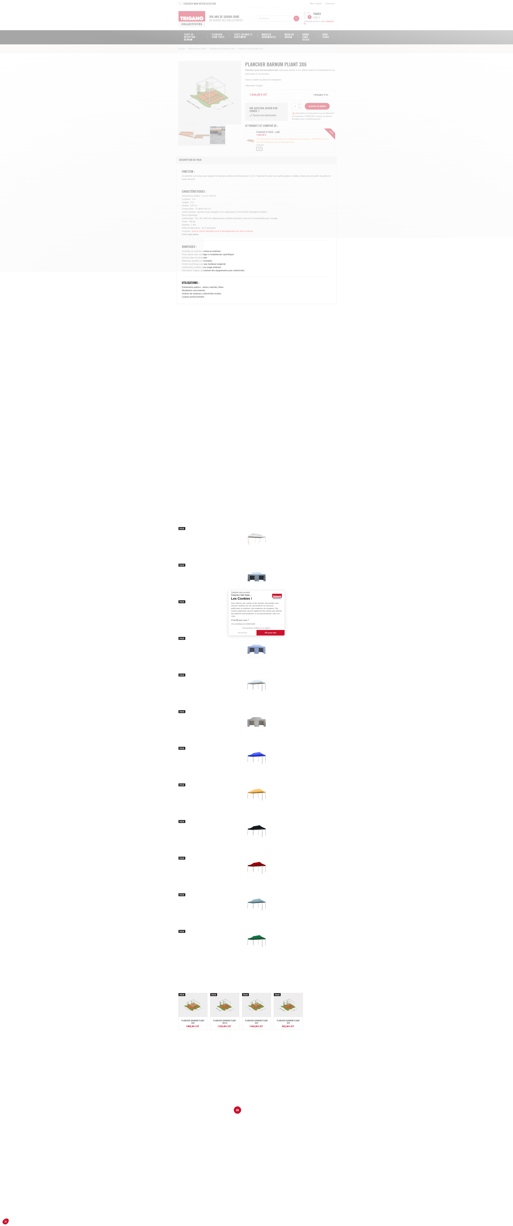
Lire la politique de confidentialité (243, 624)
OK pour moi (270, 633)
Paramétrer (242, 633)
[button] (5, 1221)
